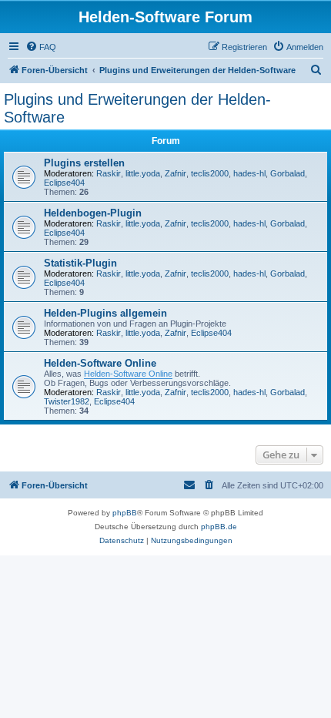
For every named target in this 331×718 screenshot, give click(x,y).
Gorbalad (287, 173)
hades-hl (249, 173)
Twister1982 (66, 401)
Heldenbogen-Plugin (93, 213)
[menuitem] (40, 47)
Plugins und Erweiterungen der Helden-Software (137, 108)
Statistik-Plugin (80, 263)
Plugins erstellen (84, 163)
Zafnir (175, 173)
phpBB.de (219, 526)
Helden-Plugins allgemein (105, 313)
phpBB (124, 512)
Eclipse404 (64, 182)
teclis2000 (210, 173)
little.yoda (142, 173)
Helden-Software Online (100, 363)
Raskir (108, 173)
